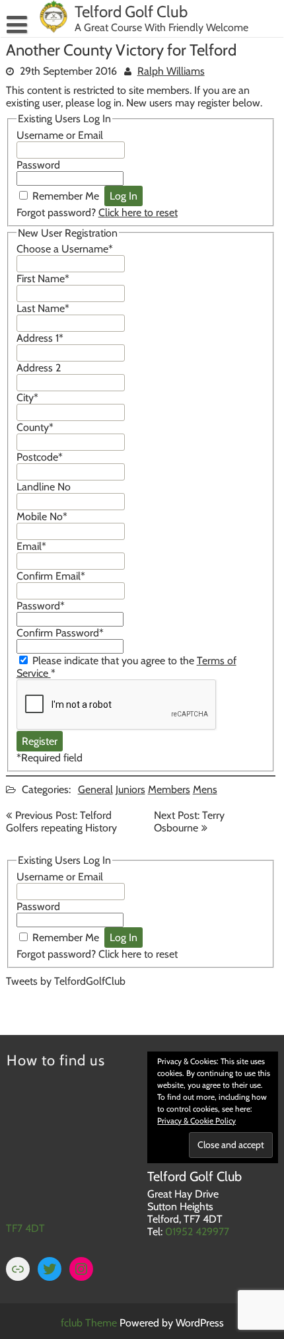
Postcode (40, 457)
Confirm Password (60, 633)
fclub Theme (90, 1323)
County (35, 427)
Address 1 (40, 338)
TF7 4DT (25, 1228)
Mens (205, 789)
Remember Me (65, 196)
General (95, 789)
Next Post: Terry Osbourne (189, 821)
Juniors (130, 789)
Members (169, 789)
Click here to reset (138, 212)
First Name (43, 278)
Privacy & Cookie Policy (196, 1121)
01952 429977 (197, 1231)
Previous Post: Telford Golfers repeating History (61, 821)
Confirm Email (51, 576)
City (27, 397)
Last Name (43, 308)
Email (31, 546)
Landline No (44, 486)
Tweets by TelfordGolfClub (65, 981)
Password (38, 165)
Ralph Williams (171, 71)
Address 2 (39, 368)
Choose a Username (65, 249)
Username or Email (60, 135)
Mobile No (42, 516)
